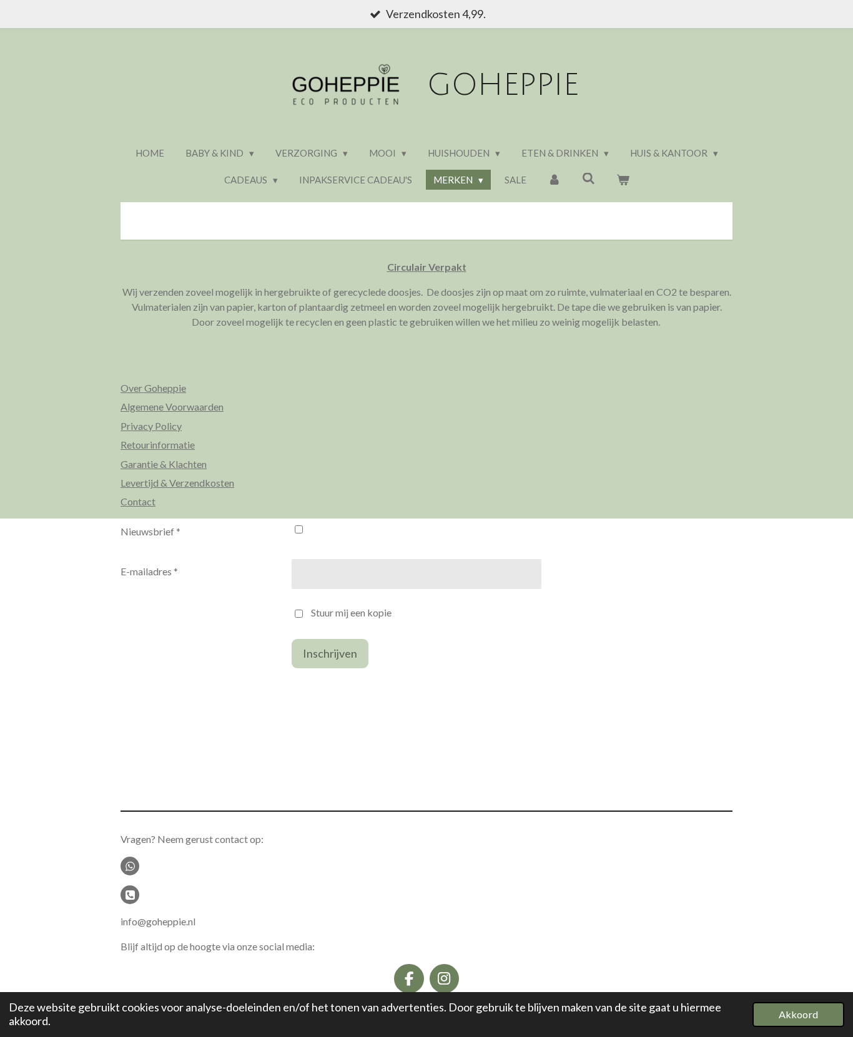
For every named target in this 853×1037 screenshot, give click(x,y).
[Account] (554, 180)
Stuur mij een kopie (351, 612)
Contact (138, 501)
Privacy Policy (151, 426)
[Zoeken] (588, 178)
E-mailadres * (149, 571)
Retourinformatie (158, 444)
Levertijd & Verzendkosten (177, 483)
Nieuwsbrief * (150, 531)
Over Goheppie (153, 388)
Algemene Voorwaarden (172, 406)
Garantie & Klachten (164, 464)
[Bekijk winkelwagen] (623, 180)
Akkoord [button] (798, 1014)
